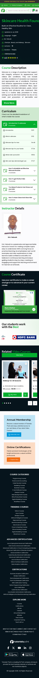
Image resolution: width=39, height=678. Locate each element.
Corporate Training (19, 620)
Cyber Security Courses (19, 483)
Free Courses (19, 617)
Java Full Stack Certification (19, 559)
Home (5, 5)
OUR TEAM (13, 629)
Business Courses (19, 488)
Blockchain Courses (19, 534)
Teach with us (19, 622)
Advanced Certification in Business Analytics (19, 550)
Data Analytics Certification (19, 564)
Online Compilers (16, 5)
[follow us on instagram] (30, 648)
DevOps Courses (19, 515)
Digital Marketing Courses (19, 499)
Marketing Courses (19, 485)
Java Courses (19, 513)
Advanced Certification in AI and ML (19, 557)
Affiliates (19, 615)
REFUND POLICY (29, 631)
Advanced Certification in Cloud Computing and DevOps (19, 548)
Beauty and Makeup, (17, 42)
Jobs (28, 5)
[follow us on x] (13, 648)
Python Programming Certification (19, 585)
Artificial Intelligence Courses (19, 518)
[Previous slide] (30, 403)
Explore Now (14, 459)
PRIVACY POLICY (18, 631)
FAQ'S (24, 634)
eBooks (19, 608)
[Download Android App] (11, 655)
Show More (9, 103)
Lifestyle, (7, 42)
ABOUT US (6, 629)
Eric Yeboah (7, 39)
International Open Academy (14, 386)
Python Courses (19, 511)
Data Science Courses (19, 525)
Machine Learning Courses (19, 522)
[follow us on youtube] (19, 648)
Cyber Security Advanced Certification (19, 555)
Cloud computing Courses (19, 527)
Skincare (27, 42)
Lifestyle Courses (19, 492)
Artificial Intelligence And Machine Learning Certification (19, 594)
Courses (19, 603)
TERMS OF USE (9, 631)
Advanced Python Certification (19, 552)
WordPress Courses (19, 501)
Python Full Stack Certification (19, 562)
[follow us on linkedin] (25, 648)
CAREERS (19, 629)
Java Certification (19, 587)
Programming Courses (19, 478)
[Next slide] (35, 403)
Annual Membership (19, 613)
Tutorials (19, 610)
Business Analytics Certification (19, 573)
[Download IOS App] (27, 655)
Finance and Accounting (19, 481)
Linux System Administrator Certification (19, 592)
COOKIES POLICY (17, 634)
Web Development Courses (19, 494)
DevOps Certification (19, 576)
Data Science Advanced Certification (19, 546)
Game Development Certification (19, 578)
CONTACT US (31, 629)
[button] (2, 403)
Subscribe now (15, 434)
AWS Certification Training (19, 583)
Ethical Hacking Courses (19, 529)
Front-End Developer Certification (19, 580)
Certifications (19, 606)
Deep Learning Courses (19, 520)
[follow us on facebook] (8, 648)
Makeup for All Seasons (12, 381)
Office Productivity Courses (19, 497)
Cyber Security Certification (19, 589)
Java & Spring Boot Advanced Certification (19, 543)
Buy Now (14, 395)
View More (19, 355)
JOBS (24, 629)
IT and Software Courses (19, 490)
